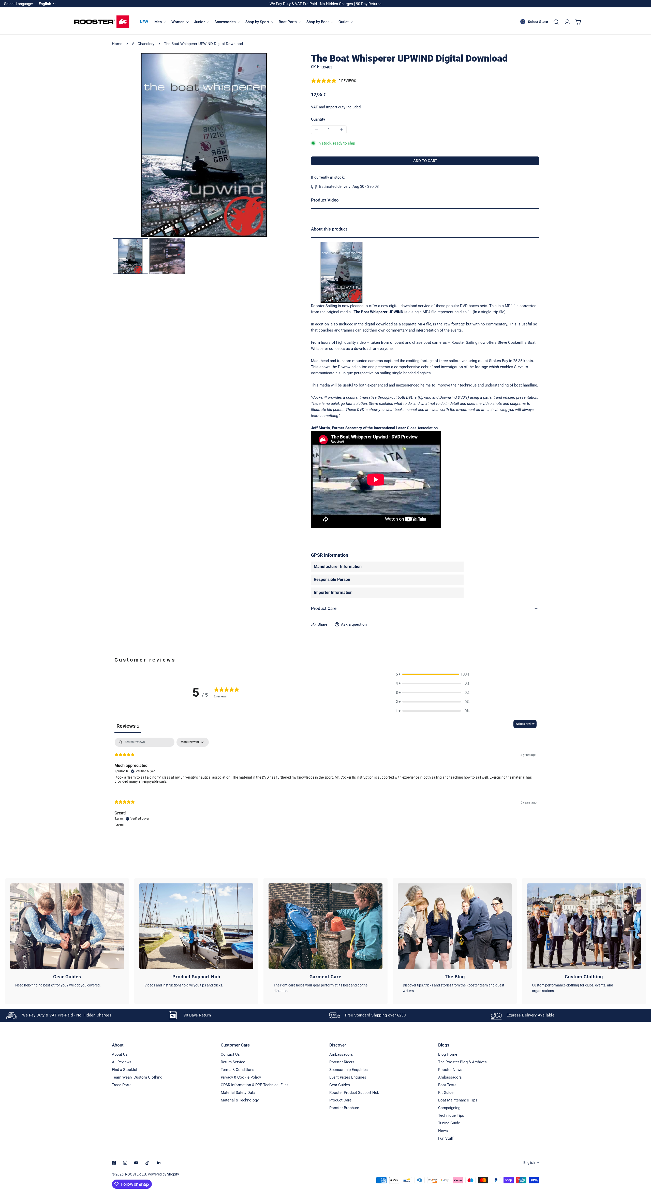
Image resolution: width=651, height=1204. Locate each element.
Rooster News (450, 1069)
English (529, 1162)
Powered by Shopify (163, 1174)
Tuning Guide (449, 1123)
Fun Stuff (445, 1138)
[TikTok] (147, 1163)
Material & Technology (240, 1100)
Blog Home (447, 1054)
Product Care (340, 1100)
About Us (120, 1054)
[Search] (556, 21)
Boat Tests (447, 1085)
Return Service (233, 1062)
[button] (578, 21)
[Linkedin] (158, 1163)
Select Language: (18, 4)
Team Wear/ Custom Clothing (137, 1077)
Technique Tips (451, 1115)
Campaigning (449, 1108)
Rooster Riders (341, 1062)
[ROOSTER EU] (102, 21)
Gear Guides (339, 1085)
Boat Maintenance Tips (457, 1100)
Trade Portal (122, 1085)
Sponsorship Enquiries (348, 1069)
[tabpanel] (325, 786)
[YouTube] (136, 1163)
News (443, 1130)
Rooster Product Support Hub (354, 1092)
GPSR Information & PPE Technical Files (255, 1085)
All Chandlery (143, 43)
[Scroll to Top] (642, 1177)
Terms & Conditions (237, 1069)
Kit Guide (445, 1092)
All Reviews (121, 1062)
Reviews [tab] (127, 726)
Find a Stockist (124, 1069)
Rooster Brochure (344, 1108)
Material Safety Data (238, 1092)
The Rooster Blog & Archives (462, 1062)
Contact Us (230, 1054)
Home (117, 43)
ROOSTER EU (135, 1174)
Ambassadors (341, 1054)
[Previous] (123, 145)
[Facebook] (114, 1163)
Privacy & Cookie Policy (241, 1077)
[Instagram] (125, 1163)
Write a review (525, 724)
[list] (204, 145)
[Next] (283, 145)
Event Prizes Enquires (347, 1077)
